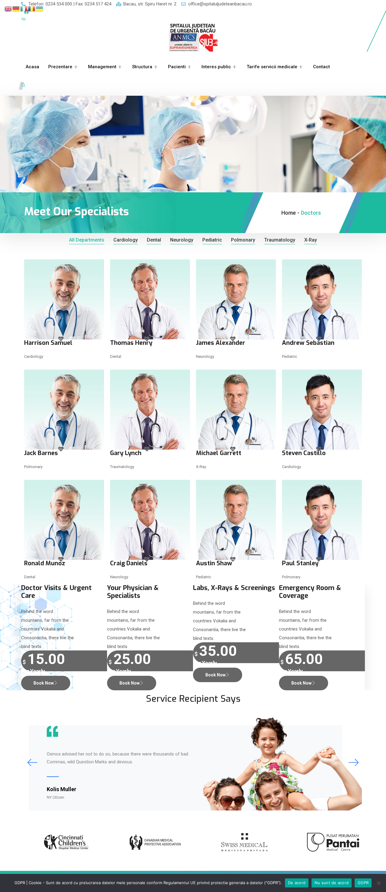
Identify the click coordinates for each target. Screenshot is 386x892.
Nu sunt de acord (332, 882)
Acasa (32, 66)
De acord (296, 882)
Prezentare (60, 66)
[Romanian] (32, 8)
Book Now (43, 683)
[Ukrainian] (40, 8)
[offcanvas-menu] (23, 19)
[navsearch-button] (23, 86)
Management (102, 66)
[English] (8, 8)
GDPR (363, 882)
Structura (142, 66)
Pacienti (177, 66)
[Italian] (24, 8)
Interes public (216, 66)
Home (288, 213)
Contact (321, 66)
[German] (16, 8)
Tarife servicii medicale (272, 66)
